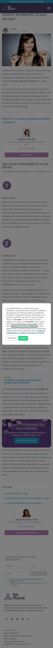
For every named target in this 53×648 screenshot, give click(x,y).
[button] (12, 338)
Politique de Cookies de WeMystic (24, 326)
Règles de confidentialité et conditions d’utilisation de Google (25, 332)
